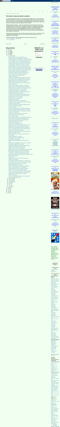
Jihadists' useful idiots (13, 76)
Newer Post (8, 43)
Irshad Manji (53, 313)
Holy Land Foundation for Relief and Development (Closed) (55, 381)
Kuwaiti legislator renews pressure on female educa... (19, 82)
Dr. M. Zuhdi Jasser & (54, 296)
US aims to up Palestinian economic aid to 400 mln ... (19, 172)
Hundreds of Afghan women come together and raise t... (19, 110)
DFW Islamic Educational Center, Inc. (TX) (55, 378)
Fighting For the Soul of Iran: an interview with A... (18, 158)
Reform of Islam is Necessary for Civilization (17, 81)
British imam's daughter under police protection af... (19, 151)
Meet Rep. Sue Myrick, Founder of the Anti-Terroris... (19, 133)
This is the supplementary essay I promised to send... (19, 128)
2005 (9, 188)
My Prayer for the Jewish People (15, 98)
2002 (9, 191)
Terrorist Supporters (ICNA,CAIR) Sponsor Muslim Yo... (19, 108)
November (11, 178)
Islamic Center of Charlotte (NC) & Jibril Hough (54, 390)
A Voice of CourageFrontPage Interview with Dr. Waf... (19, 77)
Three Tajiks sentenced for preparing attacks (17, 73)
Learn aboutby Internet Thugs (55, 143)
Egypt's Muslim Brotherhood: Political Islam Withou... (19, 145)
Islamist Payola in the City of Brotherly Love (17, 57)
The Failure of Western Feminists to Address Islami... (19, 104)
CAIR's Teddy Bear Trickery (14, 132)
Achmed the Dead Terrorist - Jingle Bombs (17, 90)
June (10, 185)
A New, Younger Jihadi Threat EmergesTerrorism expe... (20, 68)
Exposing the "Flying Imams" (14, 139)
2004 (9, 190)
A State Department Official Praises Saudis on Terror (19, 124)
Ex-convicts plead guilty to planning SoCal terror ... (18, 119)
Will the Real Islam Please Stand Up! (16, 114)
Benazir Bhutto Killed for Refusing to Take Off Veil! (18, 80)
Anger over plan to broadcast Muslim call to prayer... (19, 86)
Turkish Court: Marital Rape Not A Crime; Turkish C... (19, 176)
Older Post (42, 43)
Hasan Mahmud (53, 271)
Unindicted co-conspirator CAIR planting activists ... (19, 153)
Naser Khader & (53, 307)
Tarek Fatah (53, 289)
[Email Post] (20, 38)
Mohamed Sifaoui (54, 329)
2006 (9, 187)
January (10, 186)
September (11, 181)
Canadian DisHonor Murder (14, 103)
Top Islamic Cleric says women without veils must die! (19, 101)
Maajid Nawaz (53, 315)
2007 (9, 54)
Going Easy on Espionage (13, 122)
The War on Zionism (12, 107)
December (11, 55)
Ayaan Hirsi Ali (53, 340)
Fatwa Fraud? (11, 156)
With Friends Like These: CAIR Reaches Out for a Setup (20, 149)
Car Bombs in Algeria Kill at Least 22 (16, 144)
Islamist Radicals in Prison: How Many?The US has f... (19, 66)
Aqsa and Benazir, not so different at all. (16, 75)
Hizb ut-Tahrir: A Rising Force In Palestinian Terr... (18, 118)
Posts (37, 53)
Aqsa (9, 141)
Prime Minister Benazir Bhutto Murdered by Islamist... (19, 78)
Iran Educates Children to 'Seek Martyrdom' (17, 100)
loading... (55, 425)
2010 (9, 50)
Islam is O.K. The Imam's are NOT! (15, 123)
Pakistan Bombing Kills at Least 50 (15, 93)
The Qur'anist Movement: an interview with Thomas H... (19, 162)
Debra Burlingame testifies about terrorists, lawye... (19, 140)
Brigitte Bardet (53, 283)
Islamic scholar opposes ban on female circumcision (19, 109)
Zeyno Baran (53, 282)
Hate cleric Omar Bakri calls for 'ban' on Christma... (18, 85)
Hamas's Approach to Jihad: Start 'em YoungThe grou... (19, 67)
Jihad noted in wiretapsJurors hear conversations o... (19, 127)
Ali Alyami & (55, 280)
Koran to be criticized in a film (14, 177)
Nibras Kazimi (53, 306)
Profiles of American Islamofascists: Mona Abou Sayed (19, 87)
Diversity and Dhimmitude (13, 99)
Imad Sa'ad (53, 327)
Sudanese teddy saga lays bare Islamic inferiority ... (19, 165)
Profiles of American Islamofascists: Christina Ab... (18, 58)
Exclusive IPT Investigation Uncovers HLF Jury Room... (19, 142)
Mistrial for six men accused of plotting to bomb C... (18, 126)
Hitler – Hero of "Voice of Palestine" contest (17, 169)
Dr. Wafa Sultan (53, 351)
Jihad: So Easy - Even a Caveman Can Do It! (17, 113)
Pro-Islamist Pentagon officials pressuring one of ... (18, 72)
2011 (9, 49)
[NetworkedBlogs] (39, 68)
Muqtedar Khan (53, 404)
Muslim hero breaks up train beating (15, 130)
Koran (13, 39)
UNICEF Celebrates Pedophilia (15, 105)
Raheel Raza (53, 326)
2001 (9, 192)
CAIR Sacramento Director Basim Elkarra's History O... (19, 131)
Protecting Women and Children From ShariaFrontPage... (20, 59)
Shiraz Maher (53, 312)
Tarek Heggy (53, 294)
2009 (9, 52)
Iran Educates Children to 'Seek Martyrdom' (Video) (19, 91)
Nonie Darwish (53, 343)
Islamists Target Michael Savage (15, 164)
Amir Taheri (53, 332)
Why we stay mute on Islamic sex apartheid (17, 163)
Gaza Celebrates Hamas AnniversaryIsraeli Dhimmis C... (20, 117)
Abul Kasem (53, 344)
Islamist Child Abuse (12, 174)
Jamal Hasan (53, 293)
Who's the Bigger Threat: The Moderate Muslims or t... (19, 61)
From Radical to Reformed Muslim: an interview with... (19, 160)
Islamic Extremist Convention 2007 (15, 121)
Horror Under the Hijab (13, 116)
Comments (38, 55)
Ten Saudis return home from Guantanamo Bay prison (19, 62)
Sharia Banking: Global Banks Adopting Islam (17, 71)
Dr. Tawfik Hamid (54, 292)
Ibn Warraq (53, 352)
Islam (10, 39)
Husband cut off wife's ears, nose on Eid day (17, 89)
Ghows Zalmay (53, 333)
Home (25, 43)
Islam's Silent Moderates (13, 155)
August (10, 182)
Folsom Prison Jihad (12, 84)
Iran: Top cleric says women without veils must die (18, 95)
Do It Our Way (11, 135)
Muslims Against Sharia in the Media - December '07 (19, 63)
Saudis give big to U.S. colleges (15, 136)
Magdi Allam (53, 341)
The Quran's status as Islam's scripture (16, 137)
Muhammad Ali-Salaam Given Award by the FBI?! (18, 150)
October (10, 179)
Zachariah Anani (53, 342)
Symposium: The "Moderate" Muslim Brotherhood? (19, 94)
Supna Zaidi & (53, 334)
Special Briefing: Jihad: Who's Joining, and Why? (18, 64)
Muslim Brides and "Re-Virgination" (15, 96)
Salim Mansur (53, 314)
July (10, 183)
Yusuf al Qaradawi (54, 424)
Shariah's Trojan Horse (13, 159)
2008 (9, 53)
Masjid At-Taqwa (54, 403)
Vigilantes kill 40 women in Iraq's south (16, 147)
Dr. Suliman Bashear (54, 284)
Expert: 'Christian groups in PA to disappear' (17, 167)
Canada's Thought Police (13, 112)
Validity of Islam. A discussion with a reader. (17, 173)
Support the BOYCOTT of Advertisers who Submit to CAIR (20, 154)
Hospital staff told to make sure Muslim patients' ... (18, 168)
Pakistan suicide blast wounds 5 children (16, 146)
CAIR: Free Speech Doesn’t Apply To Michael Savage (19, 170)
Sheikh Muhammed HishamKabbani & (54, 301)
